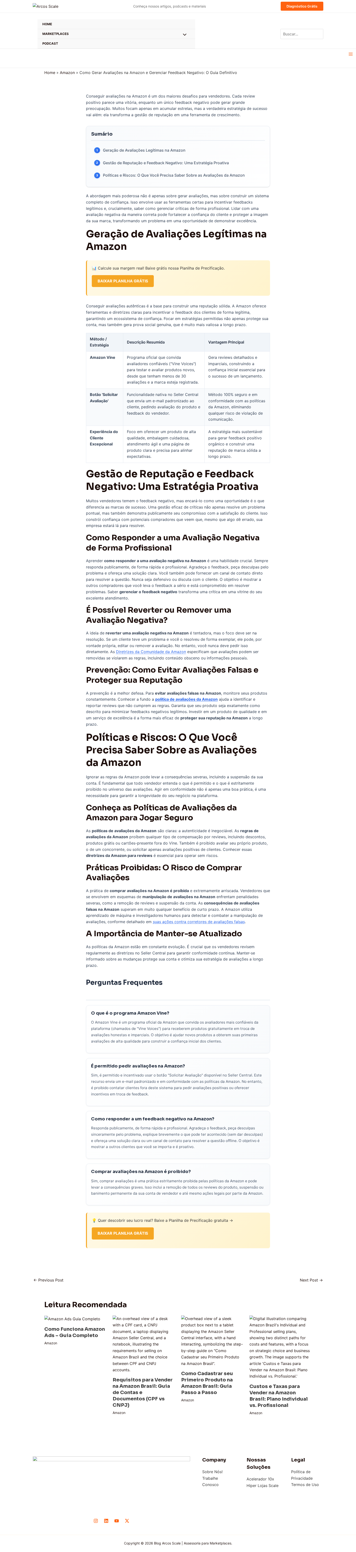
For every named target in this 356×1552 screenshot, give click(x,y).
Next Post (311, 1280)
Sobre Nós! (212, 1471)
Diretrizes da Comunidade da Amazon (151, 651)
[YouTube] (116, 1521)
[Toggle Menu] (183, 35)
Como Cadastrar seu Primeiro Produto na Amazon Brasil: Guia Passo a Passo (207, 1383)
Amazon (50, 1343)
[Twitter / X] (127, 1521)
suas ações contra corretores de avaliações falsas (199, 921)
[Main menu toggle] (350, 54)
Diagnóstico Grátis (301, 6)
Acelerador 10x (260, 1479)
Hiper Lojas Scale (263, 1485)
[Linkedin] (106, 1521)
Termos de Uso (305, 1484)
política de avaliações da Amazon (186, 699)
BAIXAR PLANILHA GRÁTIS (123, 281)
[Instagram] (95, 1521)
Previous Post (48, 1280)
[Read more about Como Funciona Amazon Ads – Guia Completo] (72, 1318)
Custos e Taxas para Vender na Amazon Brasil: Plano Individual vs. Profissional (278, 1395)
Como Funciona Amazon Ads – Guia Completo (74, 1332)
